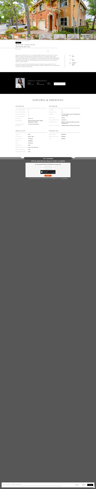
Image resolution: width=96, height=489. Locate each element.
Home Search (42, 3)
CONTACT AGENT (59, 83)
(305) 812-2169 (31, 84)
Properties (49, 3)
